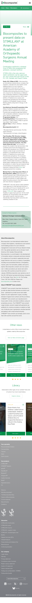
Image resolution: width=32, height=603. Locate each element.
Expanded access (5, 482)
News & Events (5, 502)
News (7, 8)
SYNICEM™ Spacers (6, 466)
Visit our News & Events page (16, 337)
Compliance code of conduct (8, 561)
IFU (2, 485)
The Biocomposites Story (7, 494)
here (17, 277)
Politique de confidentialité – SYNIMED (11, 571)
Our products (5, 461)
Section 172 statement (7, 566)
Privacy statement (6, 559)
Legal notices (4, 554)
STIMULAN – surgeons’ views (8, 530)
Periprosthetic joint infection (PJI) (9, 542)
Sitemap (3, 556)
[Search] (24, 578)
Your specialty (5, 444)
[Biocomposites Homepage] (9, 3)
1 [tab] (12, 379)
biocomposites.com (6, 281)
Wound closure (5, 544)
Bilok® (2, 480)
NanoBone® (4, 471)
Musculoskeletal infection (7, 447)
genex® (3, 468)
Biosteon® (3, 473)
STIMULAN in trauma (6, 527)
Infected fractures (5, 539)
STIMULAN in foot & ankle (7, 523)
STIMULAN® (4, 463)
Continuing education (6, 547)
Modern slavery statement (8, 563)
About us (3, 490)
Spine (2, 454)
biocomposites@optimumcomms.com (13, 225)
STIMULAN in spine (6, 525)
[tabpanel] (16, 360)
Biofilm (3, 535)
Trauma (3, 451)
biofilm (20, 167)
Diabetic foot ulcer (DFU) (7, 537)
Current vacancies (6, 499)
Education (4, 520)
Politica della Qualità (6, 573)
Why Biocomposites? (6, 492)
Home (3, 8)
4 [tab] (20, 379)
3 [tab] (17, 379)
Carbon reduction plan (7, 568)
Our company (5, 551)
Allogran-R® (4, 475)
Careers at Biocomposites (7, 497)
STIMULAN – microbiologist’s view (9, 532)
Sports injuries (5, 456)
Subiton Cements (5, 478)
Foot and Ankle (5, 449)
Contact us (4, 504)
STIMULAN (10, 191)
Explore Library (16, 396)
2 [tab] (15, 379)
